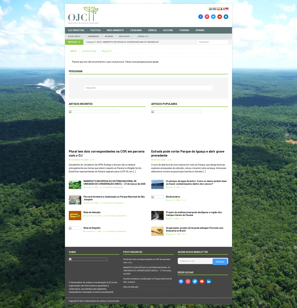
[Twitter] (213, 16)
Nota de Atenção (92, 212)
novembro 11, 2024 (93, 231)
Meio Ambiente (115, 30)
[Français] (223, 8)
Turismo (184, 30)
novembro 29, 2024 (93, 216)
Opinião (200, 30)
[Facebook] (200, 16)
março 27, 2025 (92, 187)
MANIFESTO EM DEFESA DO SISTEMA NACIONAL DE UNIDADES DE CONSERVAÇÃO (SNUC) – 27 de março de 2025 (147, 270)
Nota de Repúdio (92, 228)
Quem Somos (74, 36)
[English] (215, 8)
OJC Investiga (76, 30)
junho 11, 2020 (174, 200)
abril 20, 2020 (160, 160)
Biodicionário (173, 196)
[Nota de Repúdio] (75, 231)
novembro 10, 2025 (79, 160)
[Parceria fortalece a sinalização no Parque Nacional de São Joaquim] (75, 200)
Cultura (168, 30)
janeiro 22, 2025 (92, 203)
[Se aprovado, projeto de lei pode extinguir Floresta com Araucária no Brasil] (157, 231)
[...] (134, 171)
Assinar (220, 261)
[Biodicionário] (157, 200)
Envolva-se (124, 36)
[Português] (211, 8)
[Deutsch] (227, 8)
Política (95, 30)
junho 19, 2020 (174, 187)
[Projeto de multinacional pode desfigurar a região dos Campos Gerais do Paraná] (157, 215)
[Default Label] (219, 16)
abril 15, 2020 (173, 219)
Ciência (152, 30)
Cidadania (136, 30)
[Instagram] (207, 16)
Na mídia (109, 36)
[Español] (219, 8)
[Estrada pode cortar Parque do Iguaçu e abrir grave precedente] (189, 129)
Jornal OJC (142, 36)
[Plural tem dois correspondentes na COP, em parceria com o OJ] (107, 129)
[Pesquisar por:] (212, 42)
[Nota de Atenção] (75, 215)
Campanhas (93, 36)
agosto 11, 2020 (174, 234)
